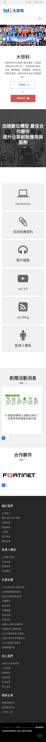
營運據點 (6, 527)
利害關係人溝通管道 (11, 629)
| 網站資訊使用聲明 (9, 731)
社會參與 (6, 682)
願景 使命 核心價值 (11, 518)
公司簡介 (6, 513)
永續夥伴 (6, 601)
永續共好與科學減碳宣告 (13, 638)
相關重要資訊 (8, 647)
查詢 (29, 2)
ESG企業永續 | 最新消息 (13, 587)
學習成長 (6, 677)
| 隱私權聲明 (39, 727)
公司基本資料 (8, 557)
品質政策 (6, 522)
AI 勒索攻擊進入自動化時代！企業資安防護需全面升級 (22, 417)
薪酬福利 (6, 673)
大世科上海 (7, 712)
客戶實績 (6, 536)
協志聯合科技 (8, 707)
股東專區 (6, 571)
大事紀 (5, 532)
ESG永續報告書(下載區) (13, 633)
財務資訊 (6, 566)
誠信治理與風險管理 (11, 596)
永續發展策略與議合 (11, 592)
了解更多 (22, 85)
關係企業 (6, 541)
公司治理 (6, 562)
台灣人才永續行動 (10, 663)
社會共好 (6, 620)
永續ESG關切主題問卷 (12, 624)
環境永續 (6, 615)
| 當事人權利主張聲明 (24, 731)
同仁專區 (6, 687)
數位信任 (6, 606)
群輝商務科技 (8, 703)
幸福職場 (6, 610)
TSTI (18, 727)
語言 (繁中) (39, 2)
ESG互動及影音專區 (11, 643)
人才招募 (6, 668)
